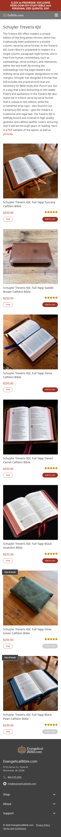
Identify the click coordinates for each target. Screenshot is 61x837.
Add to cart (50, 219)
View (8, 219)
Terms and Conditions (14, 828)
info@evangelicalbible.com (22, 783)
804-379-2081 (15, 777)
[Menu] (56, 15)
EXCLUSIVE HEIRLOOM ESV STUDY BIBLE (30, 4)
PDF (10, 130)
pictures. (8, 134)
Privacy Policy (43, 825)
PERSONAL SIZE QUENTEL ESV (30, 8)
